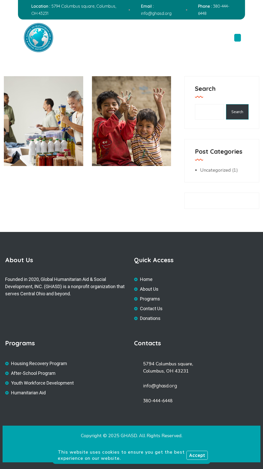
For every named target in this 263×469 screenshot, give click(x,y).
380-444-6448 (158, 401)
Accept (197, 455)
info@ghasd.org (156, 13)
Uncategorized (215, 170)
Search (205, 88)
